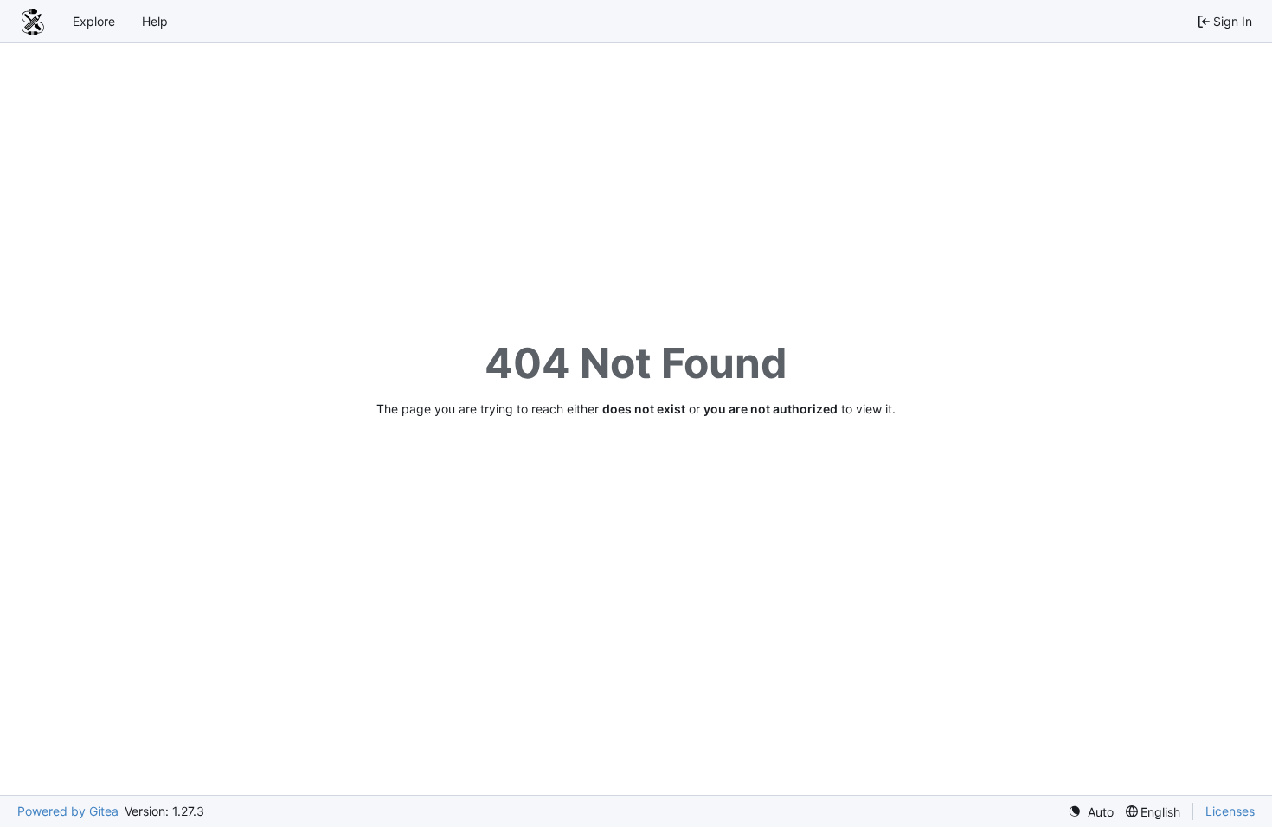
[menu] (1091, 812)
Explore (94, 21)
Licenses (1230, 811)
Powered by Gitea (68, 811)
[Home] (33, 21)
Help (155, 21)
